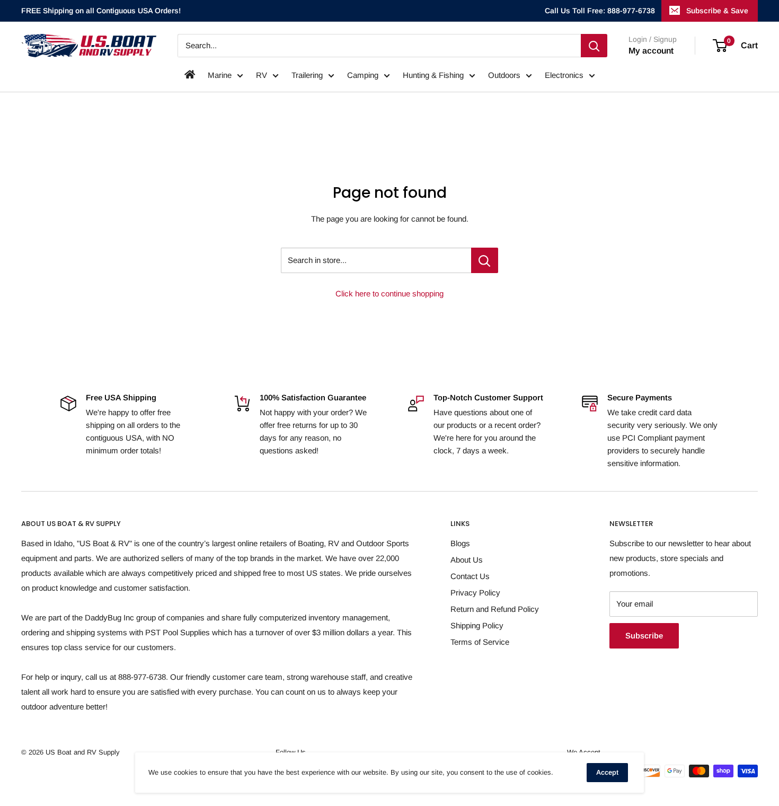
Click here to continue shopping (389, 293)
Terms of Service (479, 641)
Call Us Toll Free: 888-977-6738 (600, 10)
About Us (466, 559)
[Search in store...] (484, 260)
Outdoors (504, 75)
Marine (220, 75)
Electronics (564, 75)
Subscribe (644, 635)
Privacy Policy (475, 592)
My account (651, 50)
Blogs (460, 543)
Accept (607, 772)
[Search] (594, 45)
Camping (362, 75)
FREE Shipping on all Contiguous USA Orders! (101, 10)
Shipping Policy (476, 625)
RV (261, 75)
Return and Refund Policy (494, 609)
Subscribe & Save (717, 10)
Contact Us (470, 576)
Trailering (307, 75)
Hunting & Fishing (433, 75)
